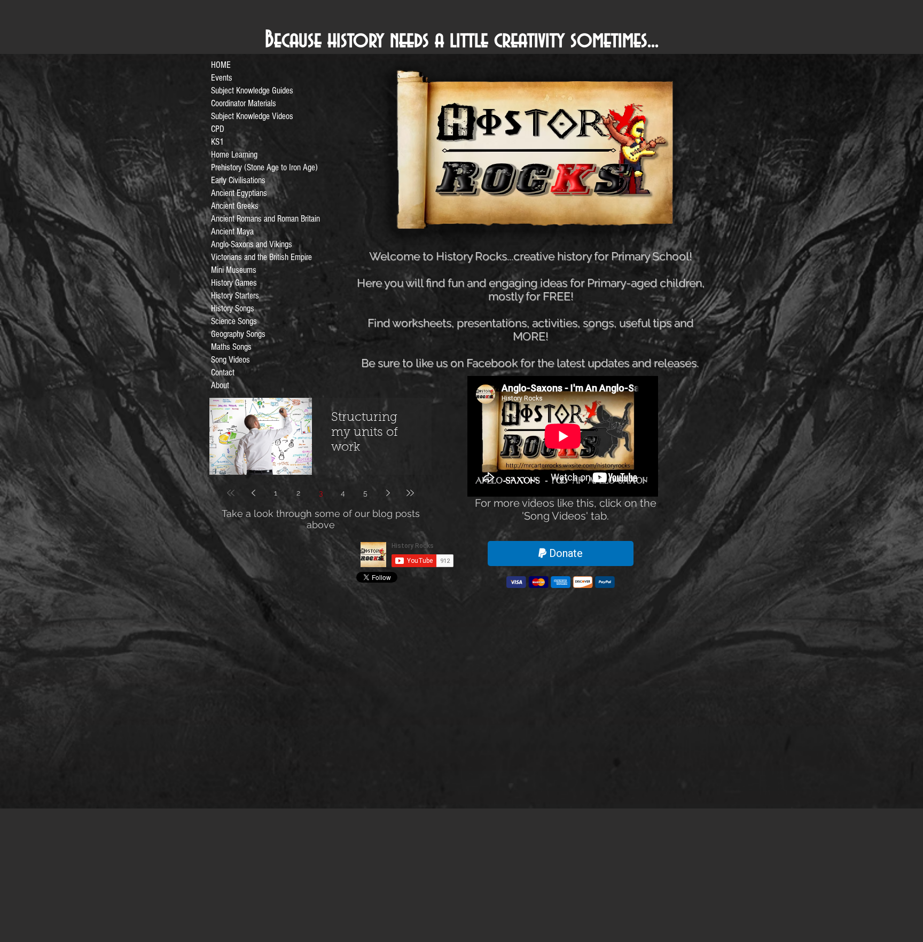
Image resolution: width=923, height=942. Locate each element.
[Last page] (410, 493)
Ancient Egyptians (239, 193)
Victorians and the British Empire (261, 257)
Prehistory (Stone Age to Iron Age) (264, 167)
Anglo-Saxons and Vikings (251, 244)
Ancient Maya (232, 231)
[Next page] (387, 493)
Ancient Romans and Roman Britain (265, 219)
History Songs (232, 308)
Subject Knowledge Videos (252, 116)
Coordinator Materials (243, 103)
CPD (217, 129)
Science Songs (234, 321)
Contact (222, 372)
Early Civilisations (238, 180)
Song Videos (230, 360)
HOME (221, 65)
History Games (234, 283)
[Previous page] (253, 493)
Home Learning (234, 155)
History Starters (235, 296)
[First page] (230, 493)
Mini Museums (233, 270)
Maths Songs (231, 347)
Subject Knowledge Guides (252, 90)
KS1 (217, 142)
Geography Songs (238, 334)
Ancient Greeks (235, 206)
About (220, 385)
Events (221, 78)
